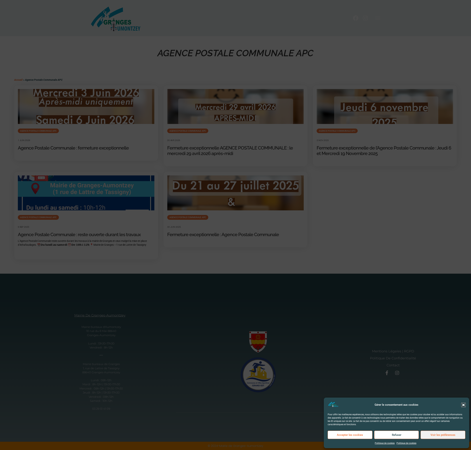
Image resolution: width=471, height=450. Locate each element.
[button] (463, 405)
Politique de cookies (385, 443)
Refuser (396, 435)
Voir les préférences (443, 435)
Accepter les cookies (350, 435)
